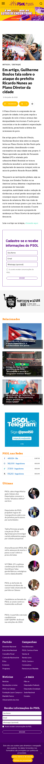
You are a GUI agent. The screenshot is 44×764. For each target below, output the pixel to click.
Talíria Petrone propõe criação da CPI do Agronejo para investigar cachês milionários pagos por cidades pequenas (15, 534)
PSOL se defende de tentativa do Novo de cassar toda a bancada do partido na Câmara (15, 586)
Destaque (16, 64)
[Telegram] (22, 430)
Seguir (37, 463)
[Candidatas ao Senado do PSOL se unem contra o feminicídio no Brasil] (33, 601)
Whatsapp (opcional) (15, 265)
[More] (32, 103)
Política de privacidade (23, 760)
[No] (41, 753)
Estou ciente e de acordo (23, 757)
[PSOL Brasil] (22, 3)
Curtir (37, 458)
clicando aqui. (31, 223)
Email (10, 259)
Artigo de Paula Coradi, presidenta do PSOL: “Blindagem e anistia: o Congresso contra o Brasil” (18, 370)
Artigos (6, 64)
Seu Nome (12, 253)
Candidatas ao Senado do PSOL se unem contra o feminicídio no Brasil (15, 601)
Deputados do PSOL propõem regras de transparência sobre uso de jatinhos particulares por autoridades (15, 515)
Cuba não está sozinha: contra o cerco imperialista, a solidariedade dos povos (20, 343)
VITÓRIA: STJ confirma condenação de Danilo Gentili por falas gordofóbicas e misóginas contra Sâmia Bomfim (15, 569)
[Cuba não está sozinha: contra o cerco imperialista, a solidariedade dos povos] (22, 335)
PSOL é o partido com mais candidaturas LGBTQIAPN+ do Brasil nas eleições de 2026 (16, 618)
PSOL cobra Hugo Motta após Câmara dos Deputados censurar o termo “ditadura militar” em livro (15, 496)
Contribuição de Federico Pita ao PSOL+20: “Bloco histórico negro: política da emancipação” (20, 398)
